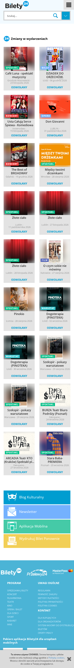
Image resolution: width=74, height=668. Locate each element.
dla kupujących (47, 617)
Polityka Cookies (47, 605)
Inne (9, 624)
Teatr (10, 601)
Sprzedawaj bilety (17, 590)
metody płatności (48, 598)
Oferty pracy (45, 632)
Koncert (12, 594)
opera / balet (14, 609)
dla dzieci (12, 613)
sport (10, 616)
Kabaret (12, 620)
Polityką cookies (56, 657)
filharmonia (14, 598)
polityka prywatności (50, 601)
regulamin (44, 590)
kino (9, 605)
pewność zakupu (47, 594)
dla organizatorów (49, 621)
